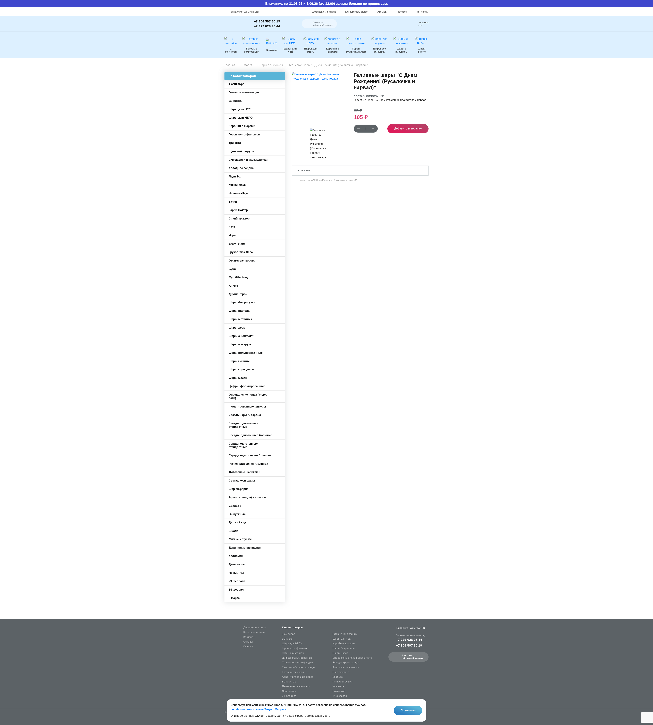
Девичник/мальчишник (245, 547)
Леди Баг (235, 176)
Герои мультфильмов (244, 134)
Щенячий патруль (241, 151)
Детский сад (237, 522)
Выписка (235, 100)
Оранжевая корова (242, 260)
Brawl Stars (237, 243)
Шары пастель (239, 310)
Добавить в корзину (408, 128)
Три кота (235, 142)
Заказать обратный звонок (412, 657)
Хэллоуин (236, 556)
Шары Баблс (238, 377)
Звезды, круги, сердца (245, 415)
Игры (232, 235)
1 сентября (236, 84)
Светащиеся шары (242, 480)
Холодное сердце (241, 168)
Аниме (233, 285)
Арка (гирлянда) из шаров (247, 497)
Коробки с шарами (242, 126)
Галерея (402, 11)
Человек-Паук (238, 193)
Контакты (422, 11)
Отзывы (382, 11)
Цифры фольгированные (247, 386)
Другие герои (238, 294)
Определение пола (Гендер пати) (248, 396)
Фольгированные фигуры (247, 406)
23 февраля (237, 581)
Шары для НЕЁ (239, 109)
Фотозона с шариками (244, 472)
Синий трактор (239, 218)
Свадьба (235, 505)
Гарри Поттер (238, 210)
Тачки (233, 201)
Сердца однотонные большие (250, 455)
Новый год (236, 572)
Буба (232, 269)
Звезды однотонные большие (250, 435)
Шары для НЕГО (241, 117)
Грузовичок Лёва (241, 252)
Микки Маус (237, 184)
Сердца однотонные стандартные (243, 445)
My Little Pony (238, 277)
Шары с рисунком (270, 65)
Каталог (247, 65)
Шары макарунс (240, 344)
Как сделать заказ (356, 11)
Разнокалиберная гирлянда (248, 463)
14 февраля (237, 589)
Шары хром (237, 327)
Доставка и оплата (324, 11)
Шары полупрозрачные (246, 352)
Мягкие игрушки (240, 539)
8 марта (234, 598)
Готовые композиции (244, 92)
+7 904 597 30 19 (267, 21)
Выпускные (237, 514)
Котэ (232, 227)
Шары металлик (240, 319)
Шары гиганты (239, 361)
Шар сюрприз (238, 489)
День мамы (237, 564)
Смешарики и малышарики (248, 159)
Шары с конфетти (241, 336)
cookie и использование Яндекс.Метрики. (259, 709)
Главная (229, 65)
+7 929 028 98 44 (267, 26)
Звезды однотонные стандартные (243, 425)
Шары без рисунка (242, 302)
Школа (233, 531)
